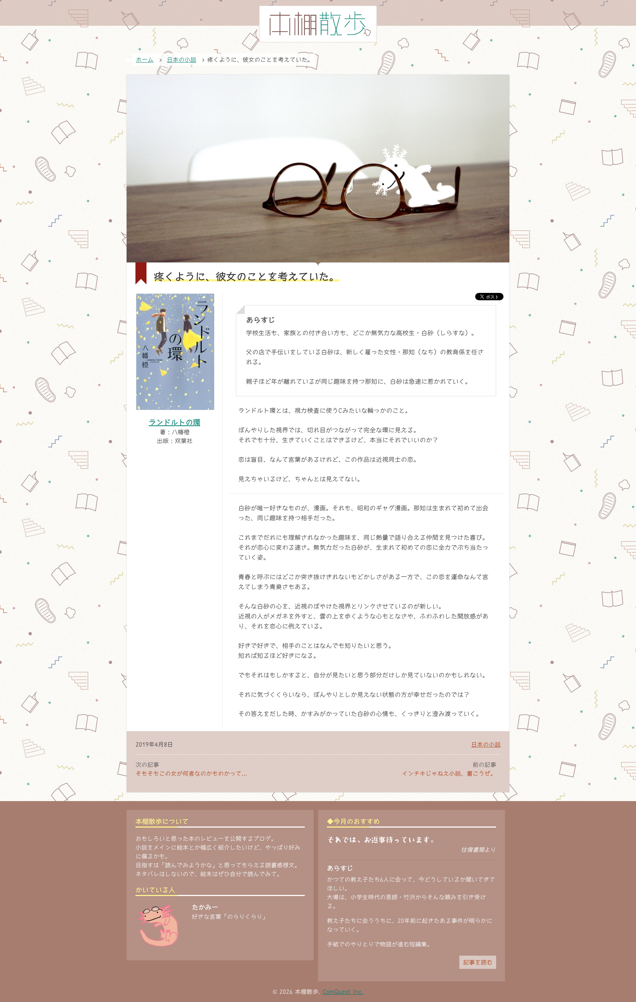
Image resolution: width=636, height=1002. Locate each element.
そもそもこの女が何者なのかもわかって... (191, 773)
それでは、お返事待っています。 (382, 839)
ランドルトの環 (174, 422)
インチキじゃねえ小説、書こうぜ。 (449, 773)
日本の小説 (486, 744)
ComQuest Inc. (342, 992)
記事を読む (477, 962)
